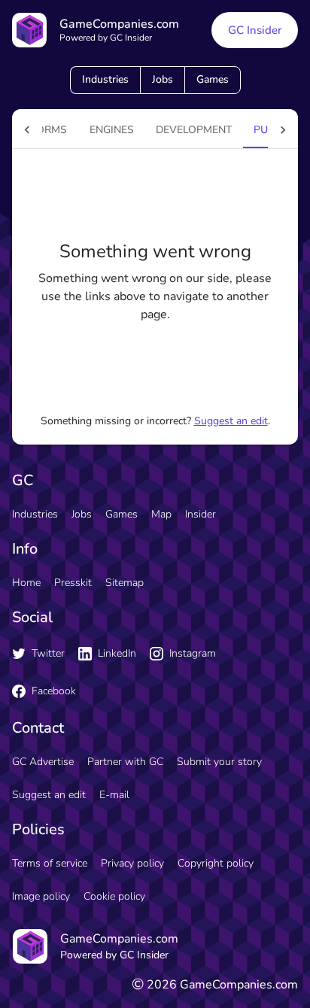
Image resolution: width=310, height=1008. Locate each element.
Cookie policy (114, 896)
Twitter (48, 653)
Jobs (162, 79)
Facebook (54, 691)
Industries (105, 79)
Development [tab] (194, 130)
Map (161, 514)
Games (212, 79)
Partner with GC (125, 761)
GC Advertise (43, 761)
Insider (200, 514)
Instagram (192, 653)
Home (26, 582)
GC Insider (254, 30)
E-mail (114, 795)
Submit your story (219, 761)
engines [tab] (112, 130)
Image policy (41, 896)
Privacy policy (132, 863)
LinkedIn (117, 653)
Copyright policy (216, 863)
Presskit (73, 582)
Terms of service (49, 863)
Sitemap (124, 582)
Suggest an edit (231, 421)
